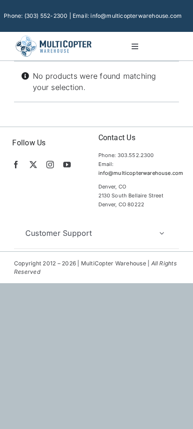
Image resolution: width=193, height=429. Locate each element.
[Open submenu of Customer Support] (161, 233)
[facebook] (16, 164)
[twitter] (33, 164)
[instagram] (50, 164)
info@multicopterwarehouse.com (141, 173)
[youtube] (67, 164)
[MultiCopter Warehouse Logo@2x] (53, 36)
